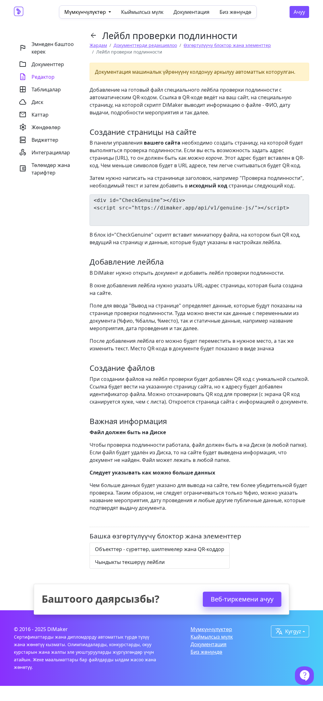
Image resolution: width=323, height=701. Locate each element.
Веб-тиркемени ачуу (242, 599)
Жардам (98, 45)
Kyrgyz (288, 631)
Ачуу (299, 12)
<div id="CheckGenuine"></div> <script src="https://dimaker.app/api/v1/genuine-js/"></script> (191, 204)
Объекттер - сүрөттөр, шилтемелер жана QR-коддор (159, 549)
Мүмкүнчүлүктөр (211, 629)
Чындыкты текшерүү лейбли (130, 562)
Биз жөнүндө (235, 12)
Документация (191, 12)
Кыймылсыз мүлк (142, 12)
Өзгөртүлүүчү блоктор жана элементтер (227, 45)
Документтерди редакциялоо (145, 45)
